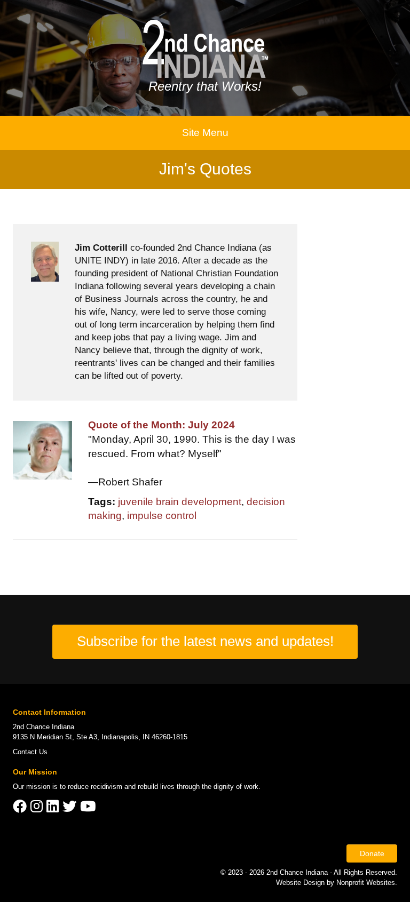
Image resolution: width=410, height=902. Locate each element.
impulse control (161, 515)
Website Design (301, 883)
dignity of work (236, 787)
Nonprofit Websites (365, 883)
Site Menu (205, 132)
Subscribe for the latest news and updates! (205, 641)
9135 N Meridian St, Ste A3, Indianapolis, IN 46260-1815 (100, 737)
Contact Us (30, 752)
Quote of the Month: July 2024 (161, 424)
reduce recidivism (95, 787)
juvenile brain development (179, 501)
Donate (372, 853)
